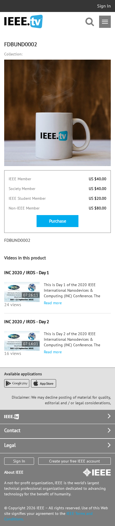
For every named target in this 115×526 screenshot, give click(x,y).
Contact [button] (12, 430)
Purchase (57, 221)
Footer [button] (11, 416)
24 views (12, 304)
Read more (53, 302)
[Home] (23, 21)
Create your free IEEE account (74, 461)
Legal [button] (10, 445)
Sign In (104, 6)
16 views (12, 353)
